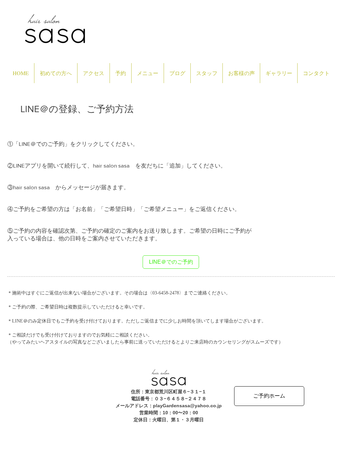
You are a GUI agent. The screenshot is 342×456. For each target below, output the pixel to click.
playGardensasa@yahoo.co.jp (187, 405)
